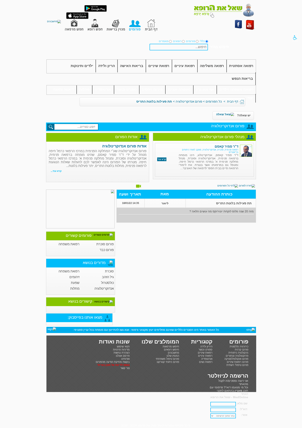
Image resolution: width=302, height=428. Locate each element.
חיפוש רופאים (171, 349)
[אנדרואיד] (95, 10)
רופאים (177, 41)
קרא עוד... (56, 171)
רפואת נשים (205, 361)
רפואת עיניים (184, 66)
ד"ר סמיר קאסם (226, 146)
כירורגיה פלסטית (239, 346)
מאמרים (163, 41)
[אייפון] (77, 18)
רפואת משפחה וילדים (236, 89)
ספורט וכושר (126, 89)
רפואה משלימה (212, 66)
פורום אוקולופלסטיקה (236, 358)
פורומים (190, 41)
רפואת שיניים (158, 66)
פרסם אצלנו (123, 355)
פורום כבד (107, 250)
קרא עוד (162, 159)
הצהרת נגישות (122, 352)
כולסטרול (107, 283)
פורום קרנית (241, 349)
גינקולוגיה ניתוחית (238, 352)
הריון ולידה (106, 66)
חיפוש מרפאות (171, 346)
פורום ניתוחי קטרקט (168, 361)
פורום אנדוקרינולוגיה (189, 101)
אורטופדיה (103, 89)
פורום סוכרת (105, 244)
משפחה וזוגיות (179, 89)
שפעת (75, 283)
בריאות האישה (131, 66)
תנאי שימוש (123, 346)
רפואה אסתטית (241, 66)
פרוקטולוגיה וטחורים (237, 355)
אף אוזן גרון (205, 89)
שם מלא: (242, 403)
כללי (202, 41)
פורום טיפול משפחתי (167, 358)
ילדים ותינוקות (82, 66)
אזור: (244, 414)
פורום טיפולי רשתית (237, 365)
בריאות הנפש (242, 79)
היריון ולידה (206, 346)
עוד (250, 98)
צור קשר (125, 368)
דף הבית (232, 101)
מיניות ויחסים (152, 89)
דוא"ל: (243, 409)
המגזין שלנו (173, 355)
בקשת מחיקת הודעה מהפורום (113, 361)
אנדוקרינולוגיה (104, 288)
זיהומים (74, 277)
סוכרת (109, 271)
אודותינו (125, 358)
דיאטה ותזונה (63, 89)
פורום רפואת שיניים (237, 361)
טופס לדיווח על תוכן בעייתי (113, 365)
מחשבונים (173, 352)
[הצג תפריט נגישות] (295, 37)
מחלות (84, 89)
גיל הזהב (108, 277)
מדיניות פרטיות (121, 349)
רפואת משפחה (69, 244)
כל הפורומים (214, 101)
